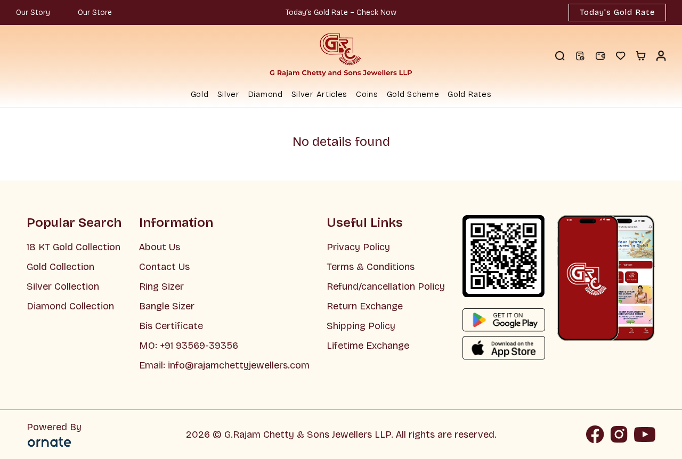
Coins (367, 94)
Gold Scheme (413, 94)
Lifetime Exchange (368, 345)
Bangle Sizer (166, 306)
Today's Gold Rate (617, 12)
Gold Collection (60, 267)
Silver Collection (63, 286)
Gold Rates (469, 94)
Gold (200, 94)
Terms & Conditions (371, 267)
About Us (159, 247)
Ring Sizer (161, 286)
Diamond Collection (70, 306)
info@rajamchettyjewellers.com (239, 365)
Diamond (265, 94)
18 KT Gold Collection (73, 247)
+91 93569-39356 (197, 345)
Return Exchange (365, 306)
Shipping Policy (361, 326)
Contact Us (164, 267)
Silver (228, 94)
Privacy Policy (358, 247)
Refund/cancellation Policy (386, 286)
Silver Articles (319, 94)
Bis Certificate (171, 326)
